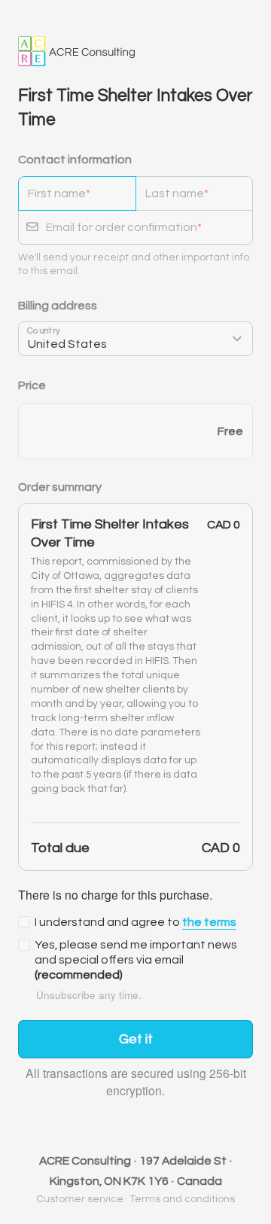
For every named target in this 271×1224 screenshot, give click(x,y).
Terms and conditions (182, 1199)
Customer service (79, 1199)
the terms (209, 922)
